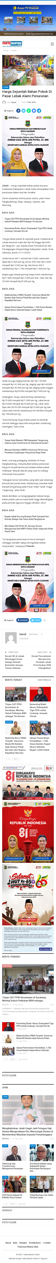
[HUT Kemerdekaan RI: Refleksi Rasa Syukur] (14, 1184)
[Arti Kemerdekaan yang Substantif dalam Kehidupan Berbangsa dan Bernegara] (42, 1152)
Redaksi (23, 1243)
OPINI (5, 1097)
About (8, 1243)
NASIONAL (10, 688)
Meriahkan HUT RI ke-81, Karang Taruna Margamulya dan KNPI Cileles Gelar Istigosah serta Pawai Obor (29, 529)
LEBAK (5, 87)
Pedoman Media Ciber (28, 1247)
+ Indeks (47, 1243)
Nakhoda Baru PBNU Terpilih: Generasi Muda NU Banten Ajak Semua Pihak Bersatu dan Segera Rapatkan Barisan (27, 298)
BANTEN (9, 722)
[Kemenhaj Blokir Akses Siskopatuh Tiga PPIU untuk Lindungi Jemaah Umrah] (40, 694)
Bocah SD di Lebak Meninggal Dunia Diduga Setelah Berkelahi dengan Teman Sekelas (14, 662)
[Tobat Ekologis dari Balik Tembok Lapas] (42, 1184)
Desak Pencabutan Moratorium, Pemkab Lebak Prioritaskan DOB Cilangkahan (41, 662)
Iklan (15, 1243)
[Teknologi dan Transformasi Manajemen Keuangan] (14, 1152)
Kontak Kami (35, 1243)
